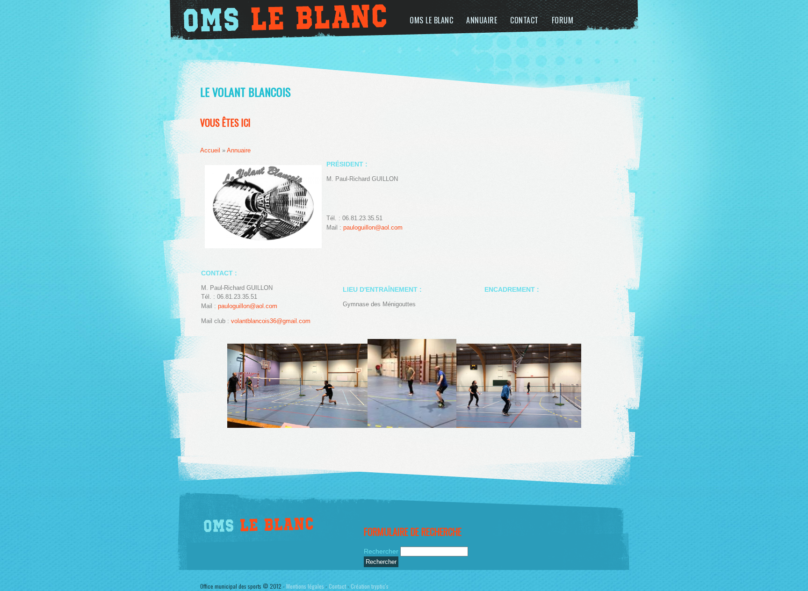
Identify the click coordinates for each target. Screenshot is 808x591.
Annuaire (481, 20)
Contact (524, 20)
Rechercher (382, 551)
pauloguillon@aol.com (373, 227)
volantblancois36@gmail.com (270, 320)
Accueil (210, 150)
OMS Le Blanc (431, 20)
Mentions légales (305, 586)
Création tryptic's (370, 586)
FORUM (563, 20)
